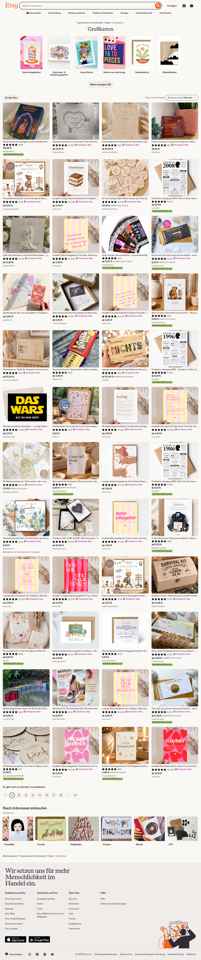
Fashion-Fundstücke (103, 13)
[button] (13, 954)
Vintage (124, 13)
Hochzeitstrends (144, 13)
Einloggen (172, 5)
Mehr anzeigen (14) (100, 84)
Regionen (191, 954)
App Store (15, 939)
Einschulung (54, 13)
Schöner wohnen (76, 13)
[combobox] (86, 5)
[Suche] (158, 5)
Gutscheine (165, 13)
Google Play (39, 939)
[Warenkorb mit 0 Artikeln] (191, 5)
